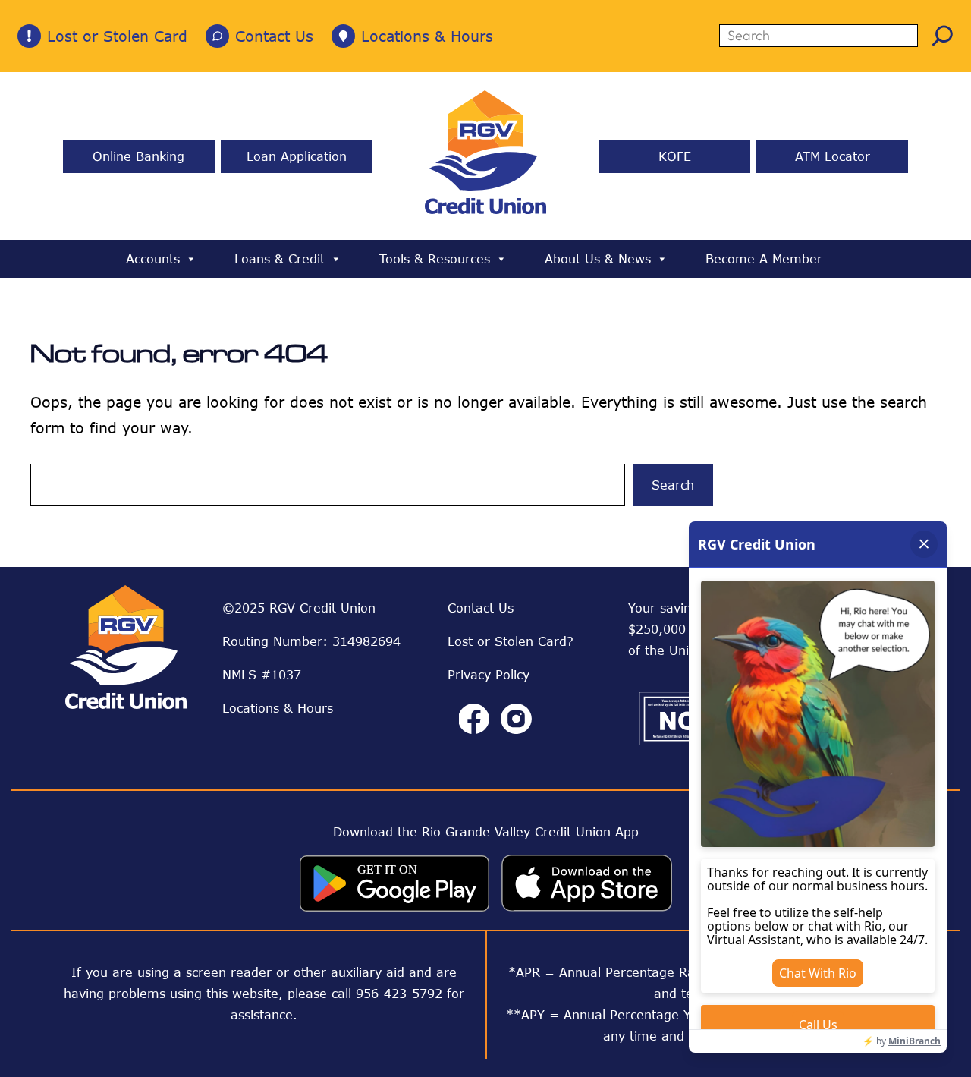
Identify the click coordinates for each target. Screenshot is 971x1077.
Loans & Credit (279, 259)
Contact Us (274, 36)
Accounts (153, 259)
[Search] (942, 35)
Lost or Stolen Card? (510, 641)
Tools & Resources (434, 259)
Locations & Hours (427, 36)
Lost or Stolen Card (117, 36)
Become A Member (763, 259)
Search (673, 485)
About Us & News (598, 259)
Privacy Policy (488, 675)
